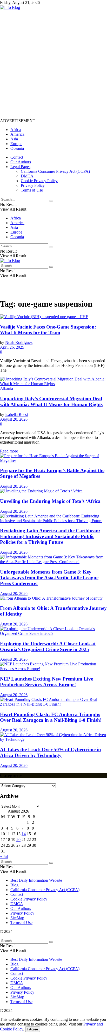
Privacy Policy (33, 185)
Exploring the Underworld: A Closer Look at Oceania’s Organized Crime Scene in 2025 (48, 646)
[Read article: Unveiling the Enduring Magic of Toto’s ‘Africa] (53, 491)
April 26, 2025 (12, 347)
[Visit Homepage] (10, 7)
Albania (6, 388)
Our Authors (20, 162)
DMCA (27, 176)
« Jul (4, 856)
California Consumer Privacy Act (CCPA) (55, 171)
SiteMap (17, 918)
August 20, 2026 (14, 419)
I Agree (32, 1029)
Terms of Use (32, 190)
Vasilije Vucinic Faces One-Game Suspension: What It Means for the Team (48, 329)
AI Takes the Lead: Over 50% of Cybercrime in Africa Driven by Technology (50, 752)
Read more (9, 451)
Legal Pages (20, 166)
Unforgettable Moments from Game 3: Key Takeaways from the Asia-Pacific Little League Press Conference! (49, 577)
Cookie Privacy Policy (39, 180)
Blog (14, 885)
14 (24, 834)
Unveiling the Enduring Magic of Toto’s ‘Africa (50, 501)
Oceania (17, 148)
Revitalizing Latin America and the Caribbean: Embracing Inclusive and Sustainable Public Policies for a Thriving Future (50, 536)
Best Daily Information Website (36, 880)
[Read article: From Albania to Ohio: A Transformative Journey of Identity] (53, 598)
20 (18, 839)
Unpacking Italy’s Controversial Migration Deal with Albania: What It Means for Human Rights (51, 401)
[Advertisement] (53, 63)
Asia (14, 139)
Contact (16, 157)
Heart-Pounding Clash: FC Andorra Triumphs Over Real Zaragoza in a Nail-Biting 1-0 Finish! (51, 717)
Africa (15, 129)
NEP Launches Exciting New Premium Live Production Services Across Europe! (46, 681)
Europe (16, 143)
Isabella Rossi (16, 414)
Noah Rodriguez (18, 342)
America (17, 134)
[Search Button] (51, 200)
